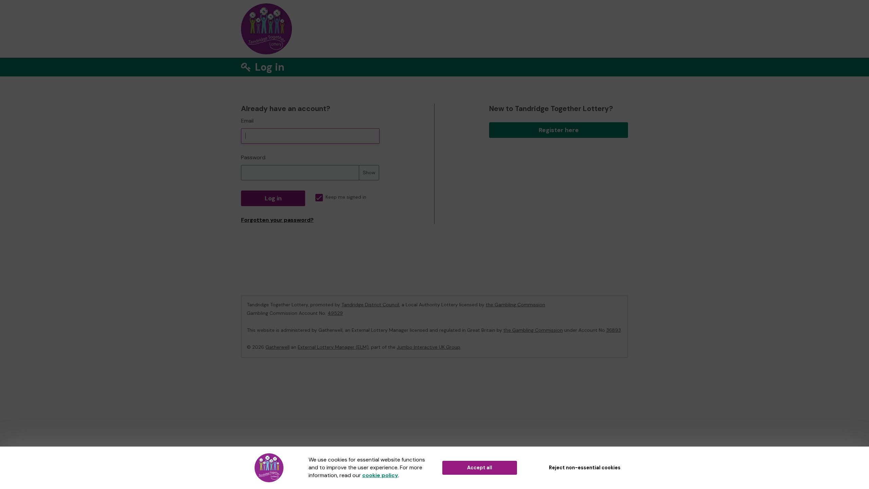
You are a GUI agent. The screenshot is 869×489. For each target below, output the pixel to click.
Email (247, 120)
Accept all (479, 468)
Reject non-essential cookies (585, 468)
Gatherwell (277, 347)
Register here (559, 130)
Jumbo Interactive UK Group (428, 347)
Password (253, 157)
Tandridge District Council (370, 305)
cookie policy (380, 475)
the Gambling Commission (515, 305)
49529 (335, 313)
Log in (273, 198)
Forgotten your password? (277, 219)
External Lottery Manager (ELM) (333, 347)
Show (369, 172)
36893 (613, 330)
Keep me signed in (346, 197)
